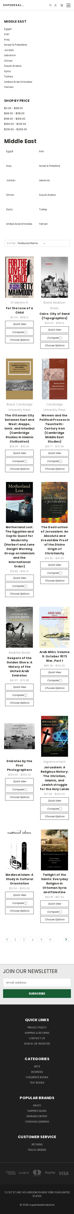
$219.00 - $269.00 (15, 129)
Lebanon (10, 55)
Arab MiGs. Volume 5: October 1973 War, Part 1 (54, 656)
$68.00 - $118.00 (14, 113)
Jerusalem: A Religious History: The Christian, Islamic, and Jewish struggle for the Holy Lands (54, 778)
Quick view (19, 324)
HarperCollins (37, 1111)
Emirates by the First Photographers (19, 765)
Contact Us (37, 1038)
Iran (6, 34)
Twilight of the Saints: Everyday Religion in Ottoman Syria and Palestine (54, 883)
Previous (6, 1210)
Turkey (8, 76)
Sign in (29, 1043)
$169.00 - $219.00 (15, 124)
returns (37, 1144)
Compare (18, 332)
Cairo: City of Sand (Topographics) (54, 316)
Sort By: (11, 243)
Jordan (9, 50)
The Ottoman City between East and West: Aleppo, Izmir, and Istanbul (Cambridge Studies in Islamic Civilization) (20, 428)
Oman (8, 61)
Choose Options (19, 340)
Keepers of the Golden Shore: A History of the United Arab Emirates (19, 667)
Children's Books (37, 1077)
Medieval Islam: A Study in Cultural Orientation (19, 879)
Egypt (8, 29)
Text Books (37, 1082)
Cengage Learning (37, 1121)
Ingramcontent (37, 1116)
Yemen (9, 87)
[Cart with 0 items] (62, 5)
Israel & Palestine (15, 45)
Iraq (6, 39)
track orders (37, 1150)
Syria (7, 71)
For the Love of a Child (19, 310)
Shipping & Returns (37, 1033)
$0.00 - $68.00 (13, 108)
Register (44, 1043)
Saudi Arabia (12, 66)
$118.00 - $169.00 (14, 119)
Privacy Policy (37, 1027)
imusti (37, 1105)
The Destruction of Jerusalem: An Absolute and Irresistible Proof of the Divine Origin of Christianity (54, 540)
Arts (37, 1066)
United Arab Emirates (18, 82)
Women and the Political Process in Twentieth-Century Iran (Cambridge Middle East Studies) (54, 428)
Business (37, 1072)
